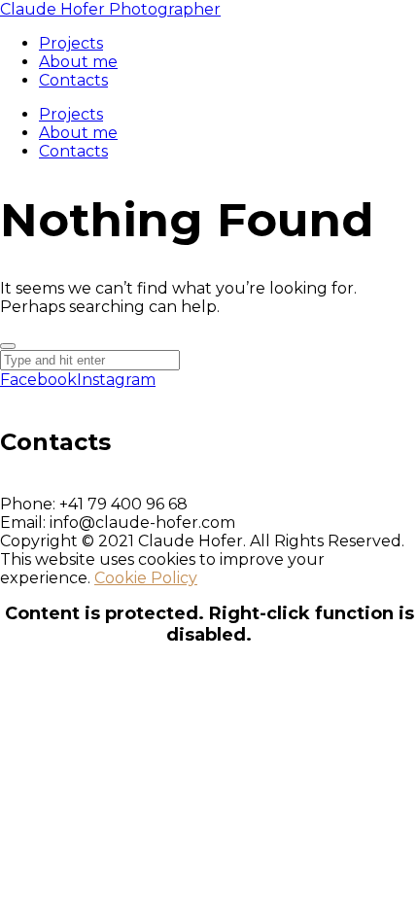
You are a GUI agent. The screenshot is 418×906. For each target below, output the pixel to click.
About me (78, 132)
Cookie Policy (145, 578)
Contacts (73, 151)
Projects (71, 114)
